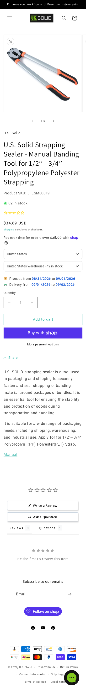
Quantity (10, 293)
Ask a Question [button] (45, 517)
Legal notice (59, 681)
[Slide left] (32, 121)
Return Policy (69, 667)
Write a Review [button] (45, 505)
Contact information (32, 674)
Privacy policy (46, 667)
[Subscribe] (69, 594)
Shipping (9, 229)
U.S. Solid (25, 667)
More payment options (43, 344)
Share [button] (13, 357)
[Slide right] (53, 121)
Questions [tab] (47, 528)
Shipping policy (61, 674)
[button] (9, 18)
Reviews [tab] (16, 528)
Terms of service (34, 681)
